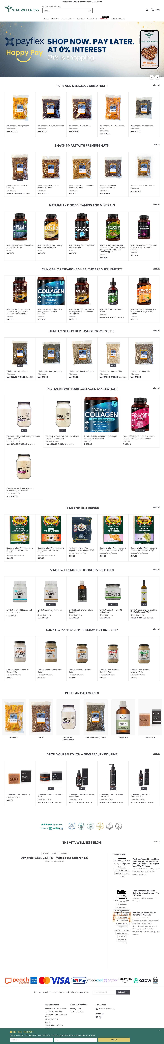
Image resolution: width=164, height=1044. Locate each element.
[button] (114, 1040)
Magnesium (155, 869)
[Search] (90, 10)
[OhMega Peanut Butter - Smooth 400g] (113, 658)
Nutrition (145, 929)
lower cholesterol (150, 926)
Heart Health (147, 923)
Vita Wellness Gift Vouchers (56, 1009)
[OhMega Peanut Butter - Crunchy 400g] (144, 658)
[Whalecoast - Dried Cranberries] (50, 113)
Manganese (137, 929)
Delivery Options (51, 1019)
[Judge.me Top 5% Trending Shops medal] (118, 826)
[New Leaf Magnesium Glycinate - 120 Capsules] (82, 234)
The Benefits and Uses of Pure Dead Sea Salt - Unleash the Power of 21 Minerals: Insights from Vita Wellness (146, 862)
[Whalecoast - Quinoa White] (113, 359)
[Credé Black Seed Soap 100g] (19, 782)
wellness (61, 861)
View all (156, 85)
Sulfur (141, 874)
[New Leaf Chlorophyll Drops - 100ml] (113, 298)
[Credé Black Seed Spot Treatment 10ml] (144, 783)
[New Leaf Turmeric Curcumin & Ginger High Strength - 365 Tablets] (144, 299)
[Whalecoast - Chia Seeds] (19, 359)
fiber (134, 923)
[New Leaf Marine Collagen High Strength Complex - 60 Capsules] (50, 299)
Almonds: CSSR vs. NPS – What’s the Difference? (54, 858)
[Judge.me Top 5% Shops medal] (109, 826)
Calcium (142, 869)
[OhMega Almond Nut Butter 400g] (82, 658)
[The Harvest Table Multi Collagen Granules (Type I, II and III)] (23, 473)
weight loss (155, 932)
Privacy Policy (75, 1009)
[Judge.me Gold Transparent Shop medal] (100, 826)
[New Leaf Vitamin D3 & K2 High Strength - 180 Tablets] (50, 234)
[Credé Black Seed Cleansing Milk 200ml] (113, 783)
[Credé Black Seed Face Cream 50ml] (50, 783)
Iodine (148, 869)
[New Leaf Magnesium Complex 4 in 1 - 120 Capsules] (19, 234)
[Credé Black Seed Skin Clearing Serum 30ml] (82, 783)
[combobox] (67, 10)
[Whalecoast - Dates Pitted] (82, 113)
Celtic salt (136, 901)
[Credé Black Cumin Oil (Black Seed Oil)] (82, 598)
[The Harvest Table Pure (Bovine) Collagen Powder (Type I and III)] (62, 421)
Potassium (136, 872)
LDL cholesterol (138, 926)
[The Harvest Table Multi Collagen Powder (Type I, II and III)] (23, 421)
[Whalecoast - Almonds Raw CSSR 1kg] (19, 174)
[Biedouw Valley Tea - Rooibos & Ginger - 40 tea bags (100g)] (113, 536)
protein (54, 861)
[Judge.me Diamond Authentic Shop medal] (72, 826)
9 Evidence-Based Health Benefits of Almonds (144, 913)
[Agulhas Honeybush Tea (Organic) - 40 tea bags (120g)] (82, 536)
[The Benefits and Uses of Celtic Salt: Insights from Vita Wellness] (122, 895)
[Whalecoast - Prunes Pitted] (144, 113)
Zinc (145, 874)
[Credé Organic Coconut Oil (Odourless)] (113, 598)
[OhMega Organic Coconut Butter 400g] (19, 658)
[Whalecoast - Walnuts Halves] (144, 173)
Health (139, 923)
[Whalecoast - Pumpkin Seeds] (50, 359)
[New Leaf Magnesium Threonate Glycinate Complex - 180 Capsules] (144, 235)
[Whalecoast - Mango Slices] (19, 113)
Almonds (48, 861)
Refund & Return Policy (54, 1025)
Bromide (135, 869)
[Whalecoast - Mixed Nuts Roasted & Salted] (50, 174)
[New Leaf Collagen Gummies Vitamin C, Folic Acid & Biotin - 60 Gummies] (140, 421)
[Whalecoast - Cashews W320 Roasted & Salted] (82, 174)
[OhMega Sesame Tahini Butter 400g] (50, 658)
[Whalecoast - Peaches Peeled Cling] (113, 114)
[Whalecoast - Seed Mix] (144, 359)
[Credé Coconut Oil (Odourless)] (19, 597)
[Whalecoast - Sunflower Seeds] (82, 359)
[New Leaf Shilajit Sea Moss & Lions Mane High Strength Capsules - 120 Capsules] (19, 299)
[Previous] (151, 77)
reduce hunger (138, 932)
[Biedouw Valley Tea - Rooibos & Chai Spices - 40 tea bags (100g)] (50, 538)
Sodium (135, 874)
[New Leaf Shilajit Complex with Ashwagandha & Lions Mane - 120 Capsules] (82, 299)
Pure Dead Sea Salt (148, 872)
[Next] (157, 77)
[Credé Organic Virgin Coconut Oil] (50, 598)
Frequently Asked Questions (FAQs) (56, 1015)
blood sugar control (149, 898)
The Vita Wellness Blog (53, 1011)
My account (49, 1028)
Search (47, 1022)
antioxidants (137, 898)
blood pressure (138, 921)
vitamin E (147, 932)
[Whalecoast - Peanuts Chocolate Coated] (113, 174)
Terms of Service (77, 1011)
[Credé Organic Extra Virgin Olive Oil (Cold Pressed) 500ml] (144, 598)
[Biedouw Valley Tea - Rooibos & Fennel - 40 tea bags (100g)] (144, 536)
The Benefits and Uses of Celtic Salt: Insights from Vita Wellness (146, 893)
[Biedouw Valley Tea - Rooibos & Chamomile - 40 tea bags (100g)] (19, 538)
